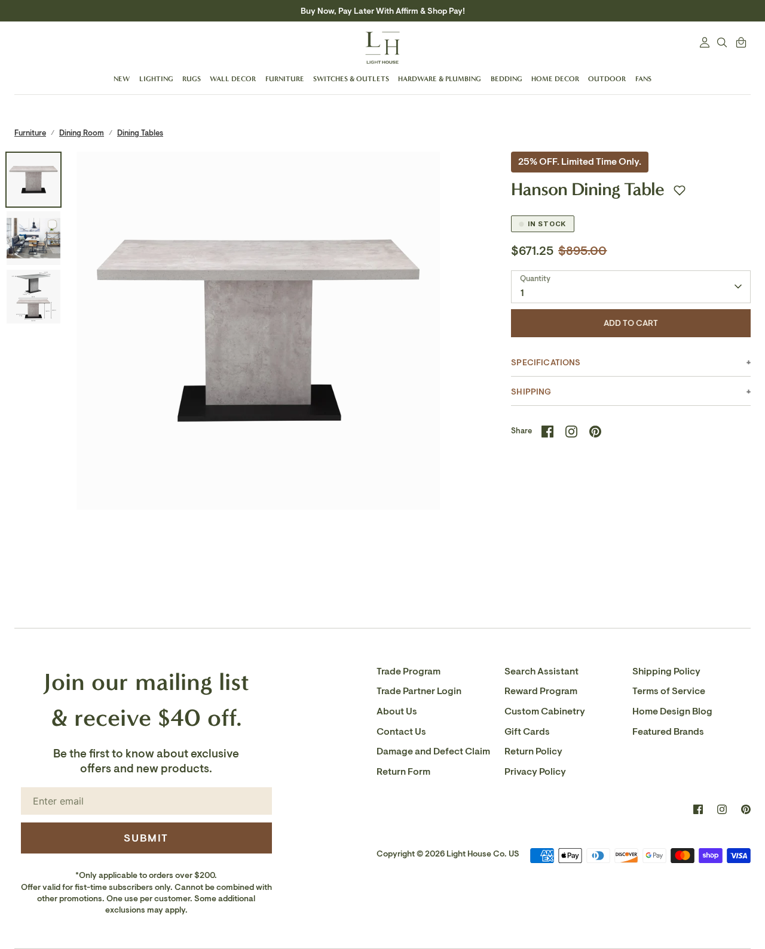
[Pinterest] (746, 809)
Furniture (30, 133)
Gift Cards (527, 731)
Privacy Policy (535, 771)
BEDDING (506, 79)
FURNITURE (284, 79)
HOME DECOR (555, 79)
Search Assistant (541, 671)
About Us (397, 711)
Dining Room (81, 133)
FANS (643, 79)
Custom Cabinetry (544, 711)
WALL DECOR (233, 79)
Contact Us (401, 731)
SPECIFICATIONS (545, 362)
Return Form (403, 771)
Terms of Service (668, 691)
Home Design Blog (672, 711)
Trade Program (408, 671)
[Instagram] (722, 809)
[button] (679, 190)
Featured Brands (668, 731)
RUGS (191, 79)
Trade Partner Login (419, 691)
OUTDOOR (607, 79)
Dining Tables (140, 133)
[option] (258, 333)
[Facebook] (698, 809)
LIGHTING (156, 79)
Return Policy (533, 751)
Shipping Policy (666, 671)
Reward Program (540, 691)
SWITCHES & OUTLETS (351, 79)
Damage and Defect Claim (433, 751)
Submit (146, 838)
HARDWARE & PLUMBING (439, 79)
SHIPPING (531, 392)
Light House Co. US (482, 853)
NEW (122, 79)
